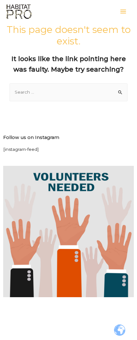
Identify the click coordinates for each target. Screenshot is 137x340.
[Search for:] (68, 92)
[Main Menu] (123, 11)
